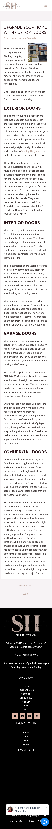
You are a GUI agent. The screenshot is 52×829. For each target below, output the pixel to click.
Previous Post (26, 586)
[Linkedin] (22, 716)
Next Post (26, 594)
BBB (26, 706)
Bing (26, 710)
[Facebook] (15, 716)
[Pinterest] (29, 716)
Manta (26, 686)
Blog (26, 741)
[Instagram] (37, 716)
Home (26, 733)
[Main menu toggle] (46, 5)
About (26, 737)
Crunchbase (26, 698)
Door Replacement (15, 39)
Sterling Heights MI (31, 151)
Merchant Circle (26, 690)
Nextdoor (26, 694)
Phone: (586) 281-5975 (26, 655)
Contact (26, 745)
